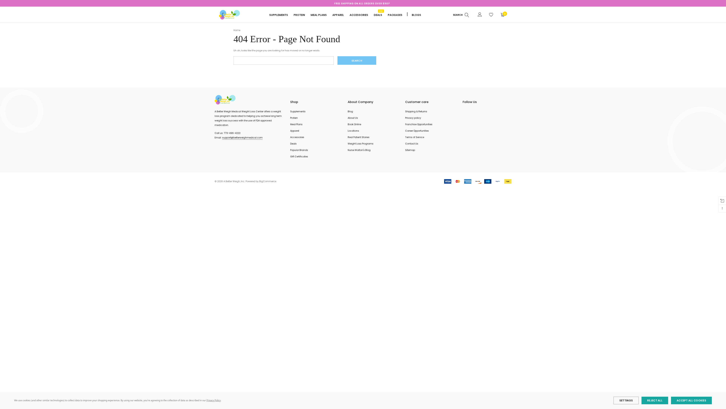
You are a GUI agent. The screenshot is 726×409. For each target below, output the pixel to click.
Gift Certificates (299, 156)
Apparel (338, 15)
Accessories (359, 15)
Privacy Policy (213, 400)
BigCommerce (267, 181)
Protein (299, 15)
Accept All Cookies (691, 400)
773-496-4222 (232, 133)
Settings (626, 400)
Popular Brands (299, 150)
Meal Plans (319, 15)
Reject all (654, 400)
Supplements (278, 15)
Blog (350, 111)
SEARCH (458, 14)
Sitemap (410, 150)
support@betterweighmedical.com (242, 137)
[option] (362, 4)
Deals (293, 143)
